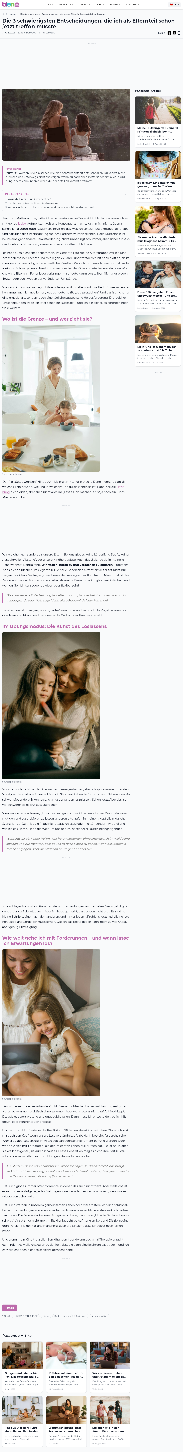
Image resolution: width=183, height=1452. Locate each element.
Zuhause (83, 4)
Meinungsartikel (100, 1316)
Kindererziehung (62, 1316)
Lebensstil (65, 4)
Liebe (99, 4)
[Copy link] (179, 33)
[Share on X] (174, 33)
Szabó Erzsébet (27, 32)
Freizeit (114, 4)
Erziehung (81, 1316)
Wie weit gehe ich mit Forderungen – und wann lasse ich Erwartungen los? (51, 207)
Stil (49, 4)
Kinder (46, 1316)
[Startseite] (3, 14)
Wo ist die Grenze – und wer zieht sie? (29, 199)
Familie (12, 14)
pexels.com (16, 474)
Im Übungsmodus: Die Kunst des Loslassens (33, 203)
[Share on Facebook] (169, 33)
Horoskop (131, 4)
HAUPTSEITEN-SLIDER (26, 1316)
